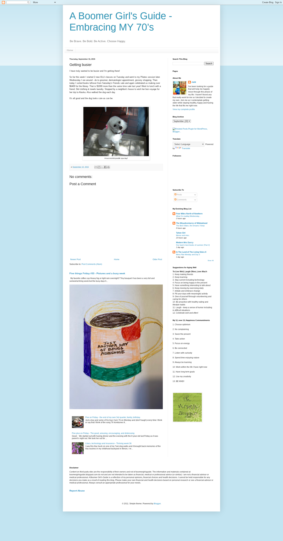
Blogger (157, 503)
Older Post (157, 259)
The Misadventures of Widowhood (191, 223)
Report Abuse (77, 490)
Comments (181, 200)
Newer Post (75, 259)
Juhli (193, 82)
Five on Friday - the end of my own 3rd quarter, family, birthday (112, 417)
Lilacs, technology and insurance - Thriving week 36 (108, 443)
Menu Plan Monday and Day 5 (188, 254)
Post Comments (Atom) (92, 264)
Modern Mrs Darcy (184, 242)
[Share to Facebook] (105, 167)
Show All (211, 260)
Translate (186, 148)
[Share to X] (102, 167)
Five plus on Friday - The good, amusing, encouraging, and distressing (103, 433)
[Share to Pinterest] (108, 167)
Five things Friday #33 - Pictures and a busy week (97, 273)
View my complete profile (184, 109)
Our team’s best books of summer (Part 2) (193, 245)
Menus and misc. (183, 235)
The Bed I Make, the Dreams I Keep (190, 226)
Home (70, 50)
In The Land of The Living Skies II (191, 252)
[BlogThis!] (99, 167)
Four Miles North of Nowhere (189, 214)
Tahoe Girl (180, 233)
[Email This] (96, 167)
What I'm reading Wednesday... (188, 216)
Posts (179, 195)
